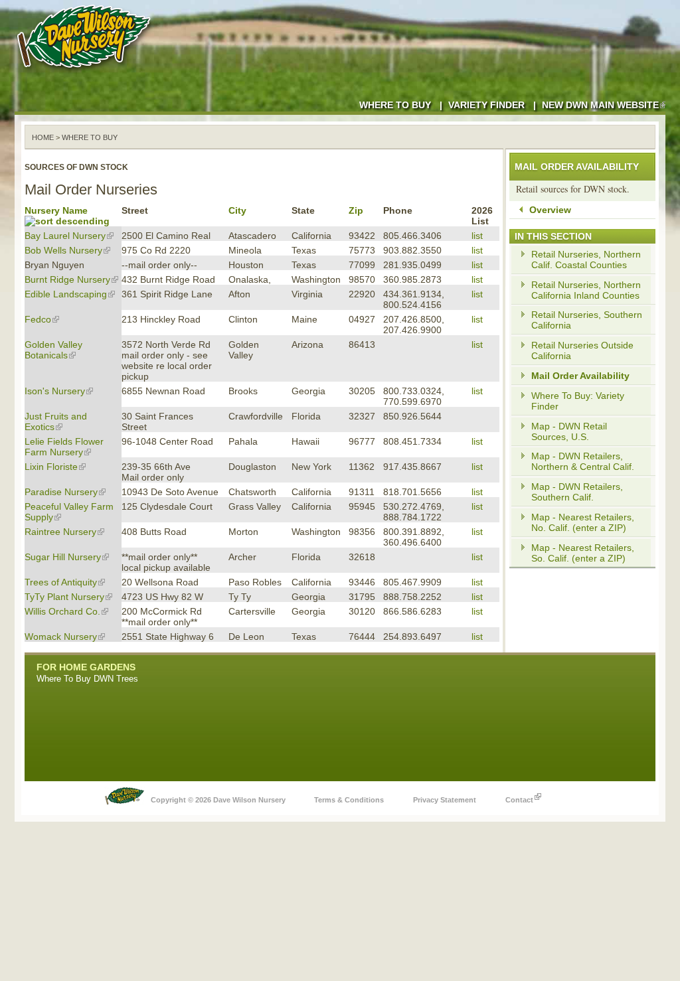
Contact (519, 800)
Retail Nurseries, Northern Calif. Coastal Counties (586, 259)
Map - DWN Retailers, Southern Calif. (577, 491)
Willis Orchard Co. (62, 611)
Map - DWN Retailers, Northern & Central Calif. (582, 461)
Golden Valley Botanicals (53, 349)
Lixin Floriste (51, 466)
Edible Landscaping (66, 294)
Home (43, 137)
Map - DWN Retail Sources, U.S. (569, 431)
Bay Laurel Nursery (65, 235)
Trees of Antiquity (61, 582)
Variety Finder (486, 105)
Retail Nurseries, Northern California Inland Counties (586, 290)
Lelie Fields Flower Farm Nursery (64, 446)
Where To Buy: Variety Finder (577, 401)
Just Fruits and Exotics (56, 421)
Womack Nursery (61, 636)
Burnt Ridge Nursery (67, 279)
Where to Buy (395, 105)
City (237, 210)
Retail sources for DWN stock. (573, 189)
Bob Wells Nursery (63, 250)
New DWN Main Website (600, 105)
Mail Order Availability (580, 375)
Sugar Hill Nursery (63, 557)
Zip (356, 210)
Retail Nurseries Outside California (582, 350)
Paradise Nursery (61, 492)
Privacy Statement (444, 800)
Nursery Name (56, 210)
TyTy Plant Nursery (64, 596)
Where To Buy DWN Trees (87, 679)
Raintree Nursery (60, 531)
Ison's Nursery (55, 391)
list (477, 235)
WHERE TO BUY (90, 137)
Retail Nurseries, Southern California (586, 320)
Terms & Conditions (349, 800)
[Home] (86, 73)
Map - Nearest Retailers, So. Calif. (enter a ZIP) (582, 553)
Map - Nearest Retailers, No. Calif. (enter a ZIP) (582, 522)
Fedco (38, 319)
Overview (550, 209)
